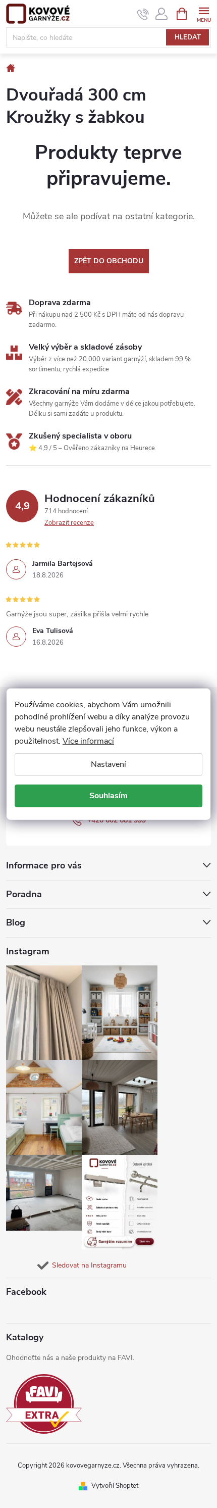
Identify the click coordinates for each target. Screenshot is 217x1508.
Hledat (188, 37)
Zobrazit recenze (69, 522)
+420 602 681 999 (116, 820)
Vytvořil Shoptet (114, 1485)
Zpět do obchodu (108, 261)
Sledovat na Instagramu (89, 1265)
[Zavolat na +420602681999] (143, 14)
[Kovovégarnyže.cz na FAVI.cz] (44, 1404)
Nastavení (108, 763)
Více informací (88, 740)
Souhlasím (108, 795)
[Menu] (203, 13)
